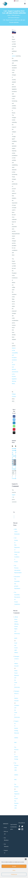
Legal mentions (13, 824)
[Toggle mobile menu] (25, 3)
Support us (6, 851)
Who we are (6, 832)
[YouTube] (19, 829)
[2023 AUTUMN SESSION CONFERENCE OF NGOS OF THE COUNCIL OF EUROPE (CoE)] (15, 446)
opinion (14, 56)
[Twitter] (22, 826)
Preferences (14, 874)
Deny (14, 870)
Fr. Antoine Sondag (16, 757)
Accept (14, 866)
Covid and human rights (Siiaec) (16, 647)
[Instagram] (22, 829)
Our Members (6, 839)
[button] (25, 859)
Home (5, 827)
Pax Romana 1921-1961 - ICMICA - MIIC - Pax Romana (16, 774)
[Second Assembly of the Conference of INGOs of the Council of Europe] (12, 446)
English (17, 0)
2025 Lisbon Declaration (17, 532)
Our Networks (6, 845)
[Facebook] (19, 826)
